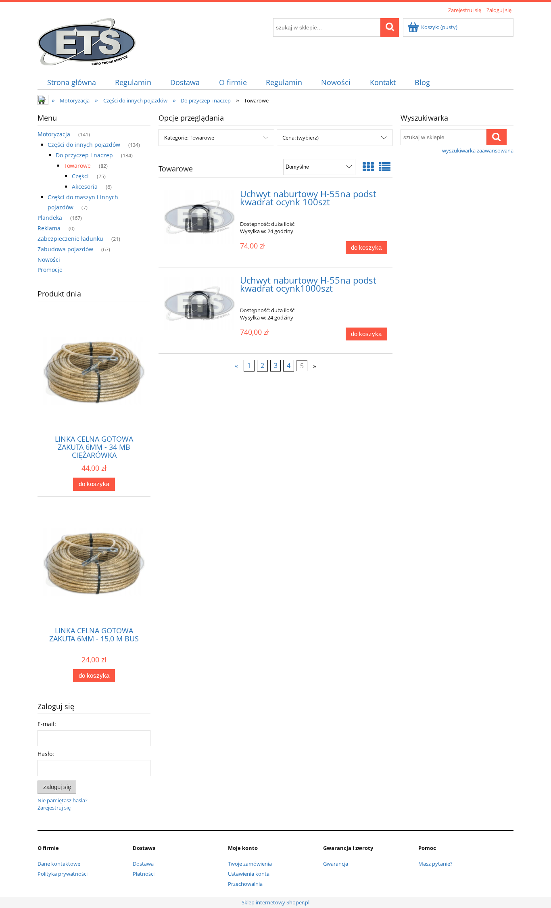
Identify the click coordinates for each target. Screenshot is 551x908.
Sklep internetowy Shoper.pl (275, 902)
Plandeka (50, 217)
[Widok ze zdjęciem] (368, 166)
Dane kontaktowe (59, 863)
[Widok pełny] (384, 166)
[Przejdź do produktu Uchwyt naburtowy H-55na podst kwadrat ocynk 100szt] (199, 217)
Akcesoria (85, 186)
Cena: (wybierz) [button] (300, 137)
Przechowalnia (245, 883)
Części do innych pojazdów (84, 144)
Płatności (143, 873)
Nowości (49, 259)
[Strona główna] (87, 40)
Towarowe (77, 165)
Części (80, 176)
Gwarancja (335, 863)
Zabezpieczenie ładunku (70, 238)
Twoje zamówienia (250, 863)
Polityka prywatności (63, 873)
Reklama (49, 228)
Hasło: (46, 754)
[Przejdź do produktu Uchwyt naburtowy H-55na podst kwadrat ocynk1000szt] (199, 303)
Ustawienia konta (248, 873)
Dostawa (143, 863)
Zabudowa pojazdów (65, 249)
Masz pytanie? (435, 863)
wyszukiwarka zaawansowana (477, 150)
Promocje (50, 269)
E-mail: (47, 724)
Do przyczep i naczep (84, 155)
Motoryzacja (54, 134)
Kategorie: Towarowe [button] (189, 137)
